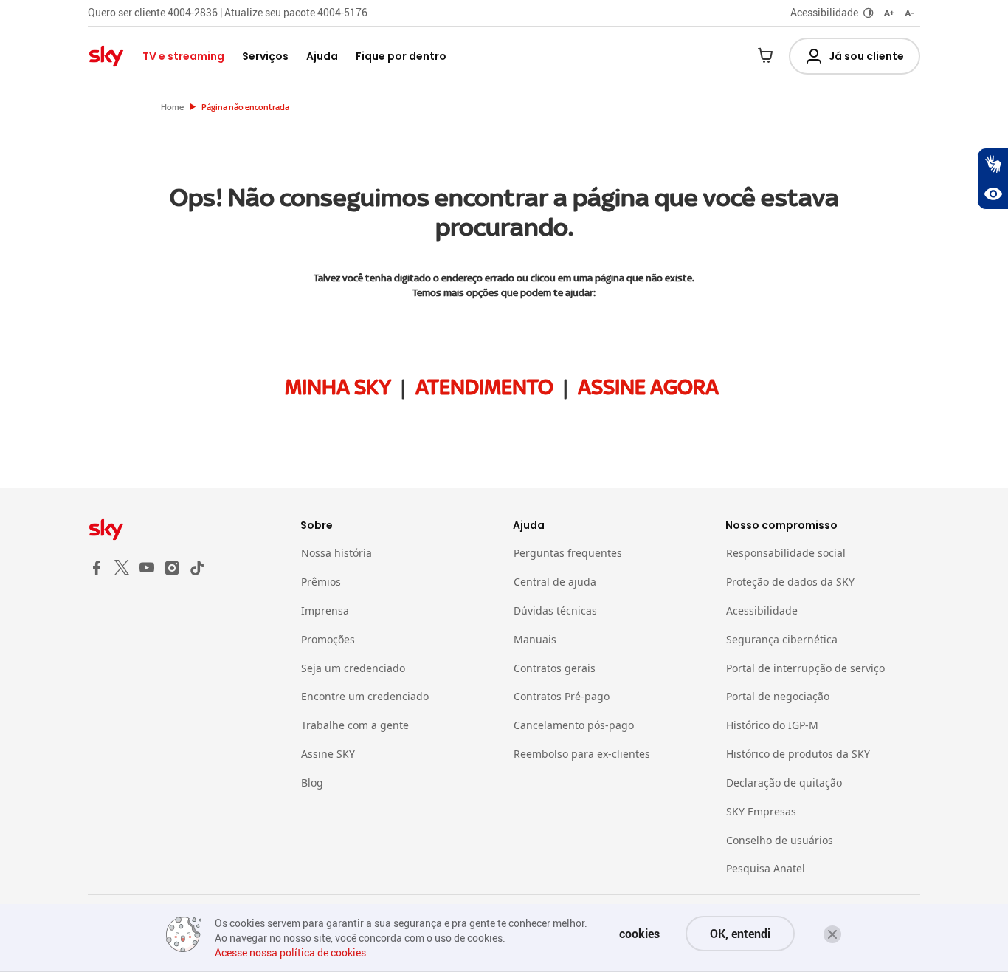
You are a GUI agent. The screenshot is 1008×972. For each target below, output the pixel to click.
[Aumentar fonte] (889, 13)
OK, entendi (740, 933)
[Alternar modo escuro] (868, 13)
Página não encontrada (245, 107)
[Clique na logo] (185, 529)
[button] (832, 934)
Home (172, 107)
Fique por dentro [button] (401, 56)
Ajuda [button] (322, 56)
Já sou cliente (866, 56)
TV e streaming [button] (183, 56)
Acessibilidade (824, 12)
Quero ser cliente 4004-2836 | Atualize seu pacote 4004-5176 (227, 12)
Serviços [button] (265, 56)
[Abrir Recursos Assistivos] (992, 194)
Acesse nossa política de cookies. (292, 952)
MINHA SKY (338, 387)
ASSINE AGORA (648, 387)
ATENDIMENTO (484, 387)
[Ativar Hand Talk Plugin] (992, 163)
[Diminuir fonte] (910, 13)
